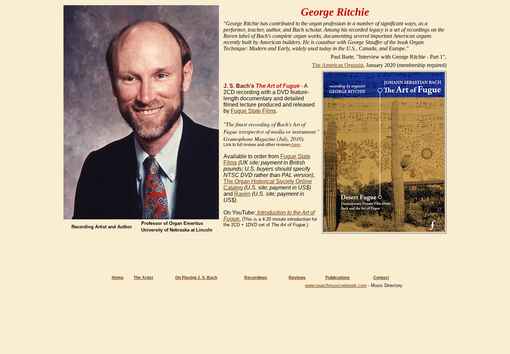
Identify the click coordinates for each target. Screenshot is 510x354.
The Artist (143, 277)
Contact (381, 277)
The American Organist (337, 65)
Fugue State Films (253, 111)
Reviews (297, 277)
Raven (242, 194)
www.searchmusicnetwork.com (336, 285)
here (295, 144)
